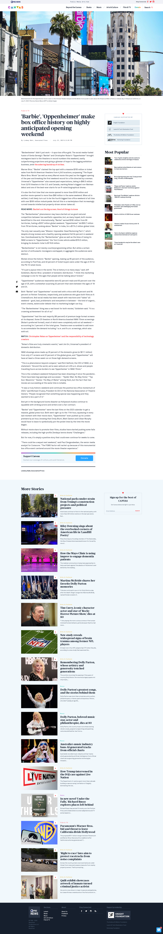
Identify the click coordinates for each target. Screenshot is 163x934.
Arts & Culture (112, 7)
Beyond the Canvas (73, 7)
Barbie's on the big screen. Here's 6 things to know (55, 209)
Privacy (64, 916)
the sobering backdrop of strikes (49, 165)
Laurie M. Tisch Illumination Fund (116, 925)
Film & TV (127, 7)
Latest (46, 911)
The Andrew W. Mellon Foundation (117, 922)
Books (88, 7)
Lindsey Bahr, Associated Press (36, 140)
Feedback (65, 913)
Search (147, 7)
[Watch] (39, 505)
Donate (138, 7)
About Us (64, 911)
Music (98, 7)
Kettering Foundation (113, 928)
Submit (137, 510)
